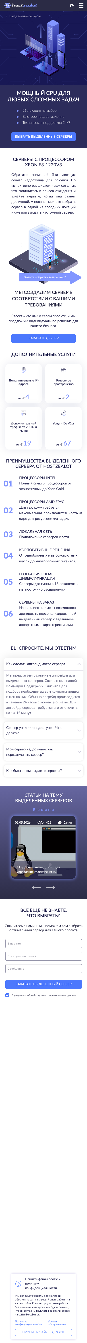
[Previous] (36, 887)
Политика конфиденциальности (28, 1323)
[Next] (50, 887)
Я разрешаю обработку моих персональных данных (44, 995)
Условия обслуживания (57, 1323)
